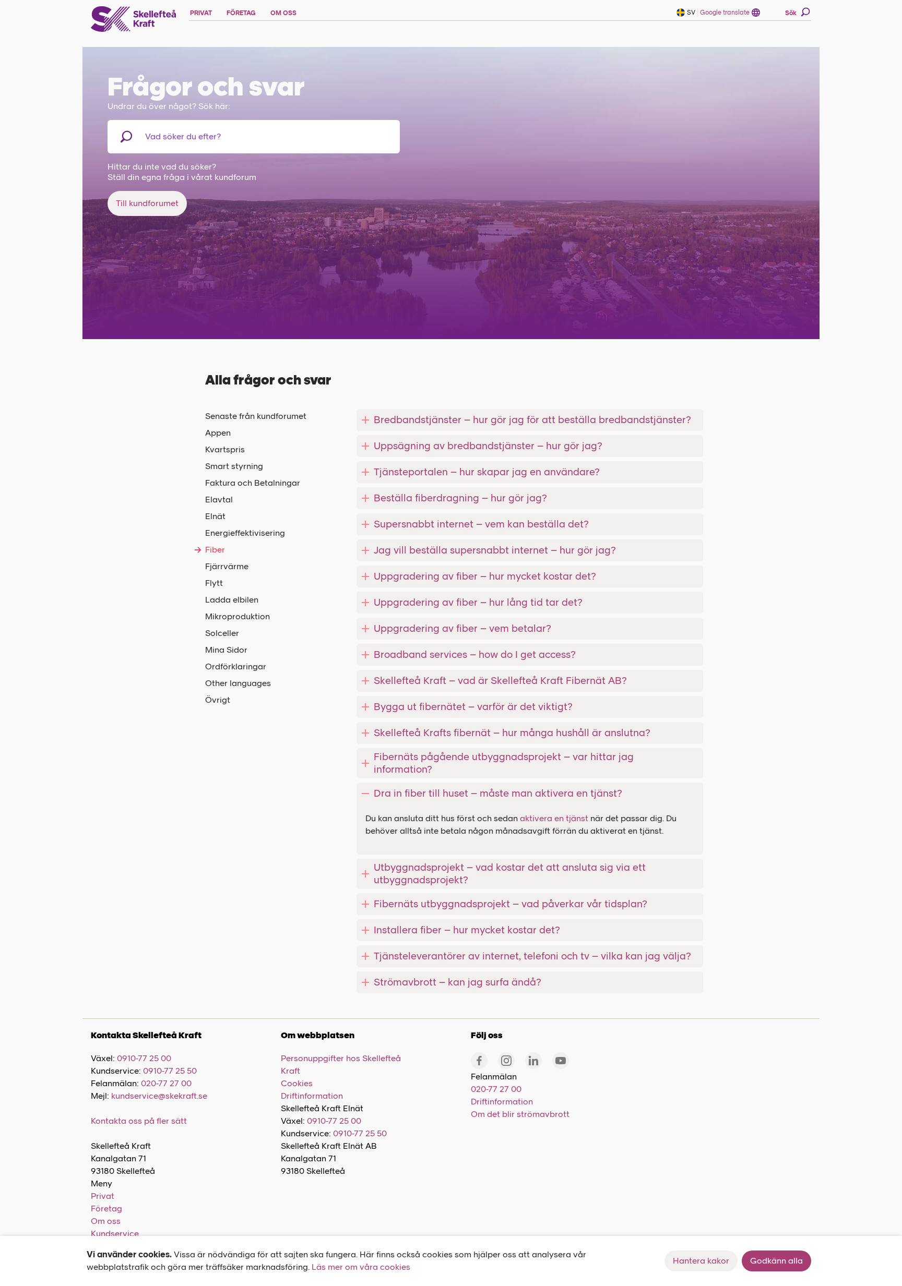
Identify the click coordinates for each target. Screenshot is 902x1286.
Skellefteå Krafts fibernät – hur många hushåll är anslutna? (512, 733)
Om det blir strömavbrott (520, 1114)
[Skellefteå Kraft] (133, 19)
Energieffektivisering (245, 533)
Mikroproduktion (237, 616)
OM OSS (283, 13)
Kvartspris (225, 449)
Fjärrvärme (226, 566)
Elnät (215, 516)
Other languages (238, 683)
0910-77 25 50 (170, 1071)
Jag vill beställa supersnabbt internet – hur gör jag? (495, 550)
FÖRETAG (241, 13)
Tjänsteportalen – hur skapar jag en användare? (487, 472)
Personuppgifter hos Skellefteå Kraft (341, 1064)
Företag (106, 1208)
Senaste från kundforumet (255, 416)
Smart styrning (234, 466)
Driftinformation (312, 1096)
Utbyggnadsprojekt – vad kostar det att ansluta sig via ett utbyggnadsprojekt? (510, 873)
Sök (791, 13)
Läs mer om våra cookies (361, 1267)
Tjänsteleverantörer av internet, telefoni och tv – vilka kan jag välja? (532, 956)
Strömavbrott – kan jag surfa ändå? (457, 982)
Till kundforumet (147, 203)
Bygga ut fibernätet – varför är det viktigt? (473, 707)
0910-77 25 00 (144, 1058)
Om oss (106, 1221)
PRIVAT (201, 13)
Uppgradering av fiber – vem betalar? (462, 628)
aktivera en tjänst (554, 818)
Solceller (222, 633)
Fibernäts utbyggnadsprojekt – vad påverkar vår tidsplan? (510, 904)
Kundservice (115, 1234)
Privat (102, 1196)
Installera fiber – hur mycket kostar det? (467, 930)
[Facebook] (479, 1060)
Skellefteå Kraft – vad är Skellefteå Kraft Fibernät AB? (500, 681)
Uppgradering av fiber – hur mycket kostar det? (485, 576)
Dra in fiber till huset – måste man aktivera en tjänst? (498, 793)
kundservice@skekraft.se (159, 1096)
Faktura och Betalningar (252, 483)
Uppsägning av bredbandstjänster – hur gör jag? (488, 446)
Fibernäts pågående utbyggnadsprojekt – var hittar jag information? (504, 763)
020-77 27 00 (166, 1083)
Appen (218, 433)
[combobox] (199, 136)
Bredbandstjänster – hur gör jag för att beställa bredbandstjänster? (532, 420)
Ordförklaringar (235, 666)
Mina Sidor (226, 650)
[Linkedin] (533, 1060)
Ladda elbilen (231, 600)
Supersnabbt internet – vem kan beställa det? (481, 524)
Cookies (297, 1083)
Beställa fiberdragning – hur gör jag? (460, 498)
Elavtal (219, 499)
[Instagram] (506, 1060)
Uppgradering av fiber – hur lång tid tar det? (478, 602)
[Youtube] (560, 1060)
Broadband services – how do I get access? (475, 654)
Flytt (214, 583)
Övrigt (217, 700)
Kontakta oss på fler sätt (139, 1121)
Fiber (215, 550)
